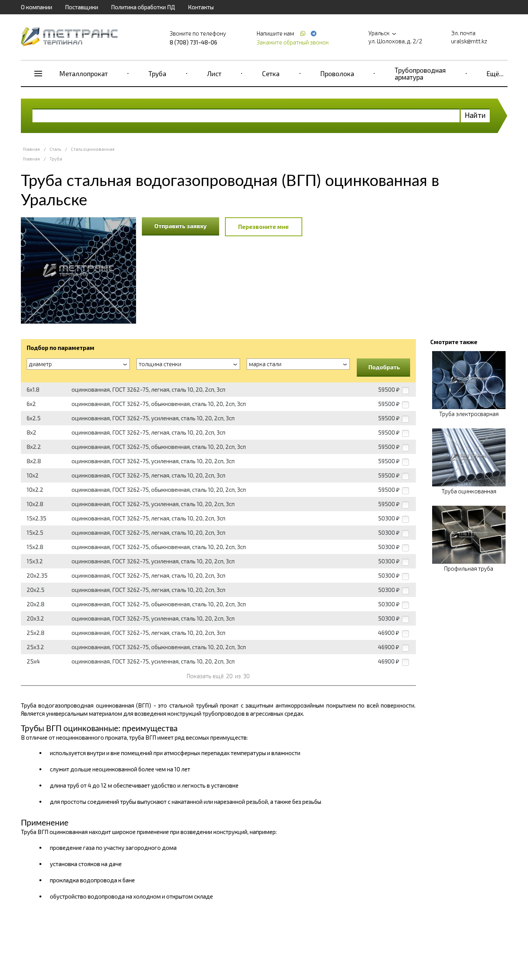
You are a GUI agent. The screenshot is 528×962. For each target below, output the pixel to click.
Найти (475, 115)
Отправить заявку (180, 225)
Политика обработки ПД (143, 6)
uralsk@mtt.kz (469, 41)
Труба (157, 73)
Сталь (55, 149)
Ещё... (495, 73)
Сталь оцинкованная (92, 149)
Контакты (201, 6)
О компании (36, 6)
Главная (31, 149)
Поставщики (81, 6)
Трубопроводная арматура (420, 73)
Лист (214, 73)
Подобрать (384, 366)
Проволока (337, 73)
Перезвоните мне (263, 226)
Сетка (270, 73)
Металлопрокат (84, 73)
